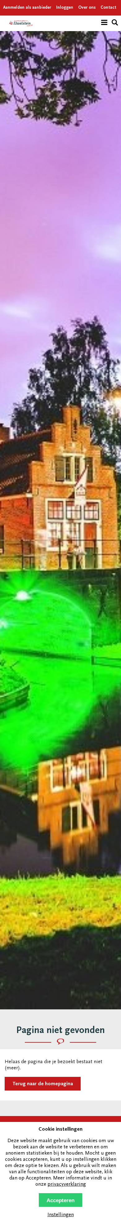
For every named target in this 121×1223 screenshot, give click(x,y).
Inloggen (64, 8)
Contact (108, 8)
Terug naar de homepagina (42, 1084)
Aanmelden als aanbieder (27, 8)
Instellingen (60, 1215)
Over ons (87, 8)
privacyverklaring (66, 1184)
